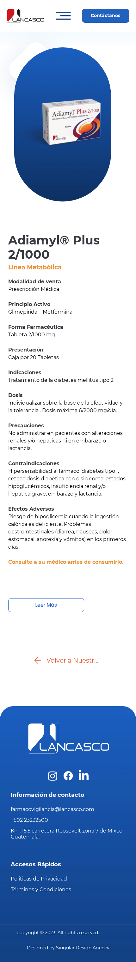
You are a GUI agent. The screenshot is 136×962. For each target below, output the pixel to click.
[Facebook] (68, 776)
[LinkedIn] (83, 776)
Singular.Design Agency (82, 948)
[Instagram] (52, 776)
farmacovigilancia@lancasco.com (52, 809)
